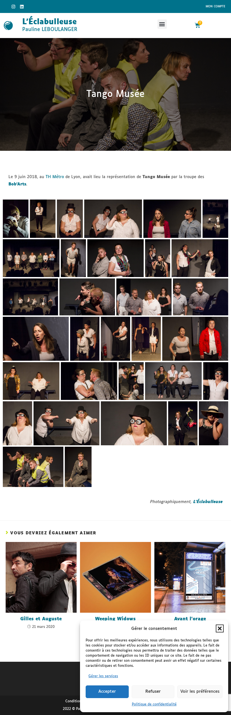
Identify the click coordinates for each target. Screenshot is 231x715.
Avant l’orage (190, 619)
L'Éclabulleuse (49, 22)
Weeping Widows (115, 619)
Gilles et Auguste (41, 619)
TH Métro (55, 177)
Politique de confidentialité (154, 704)
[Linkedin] (22, 6)
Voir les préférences (199, 691)
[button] (220, 628)
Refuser (153, 691)
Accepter (107, 691)
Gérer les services (103, 676)
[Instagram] (13, 6)
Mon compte (215, 6)
